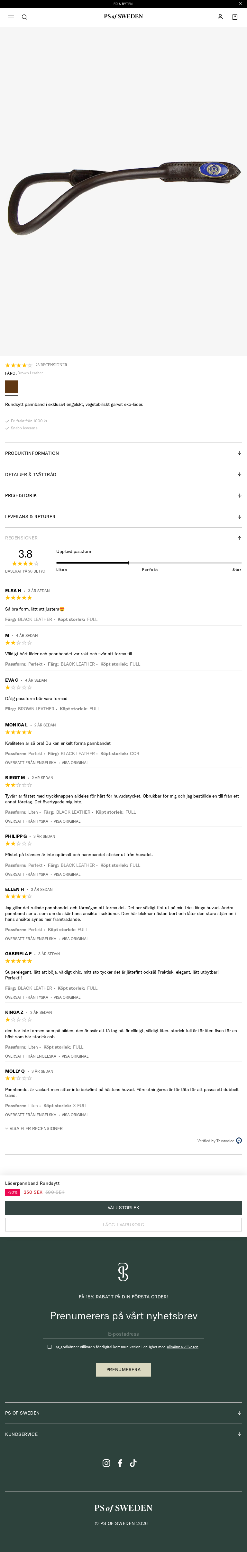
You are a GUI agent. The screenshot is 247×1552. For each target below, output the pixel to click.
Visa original (75, 762)
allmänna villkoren (182, 1346)
